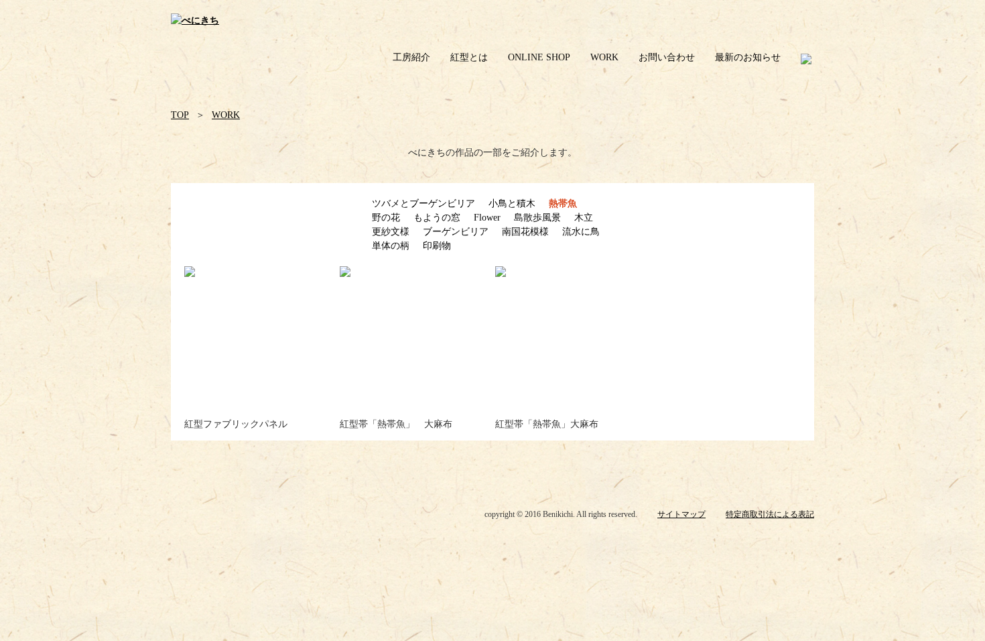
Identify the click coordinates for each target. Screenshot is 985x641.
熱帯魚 (563, 203)
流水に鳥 (581, 232)
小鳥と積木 (511, 203)
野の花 (386, 218)
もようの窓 (436, 218)
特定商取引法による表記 (770, 514)
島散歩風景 (537, 218)
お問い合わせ (667, 57)
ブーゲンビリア (455, 232)
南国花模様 (525, 232)
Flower (487, 218)
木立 (583, 218)
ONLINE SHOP (539, 57)
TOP (180, 115)
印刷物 (437, 246)
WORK (604, 57)
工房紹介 (411, 57)
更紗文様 (390, 232)
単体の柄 (390, 246)
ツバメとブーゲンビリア (423, 203)
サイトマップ (681, 514)
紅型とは (469, 57)
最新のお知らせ (748, 57)
